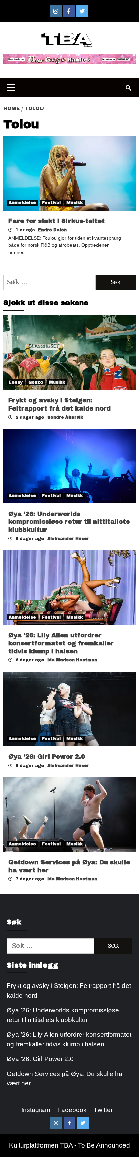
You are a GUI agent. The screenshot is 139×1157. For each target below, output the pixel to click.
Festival (51, 202)
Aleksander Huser (68, 538)
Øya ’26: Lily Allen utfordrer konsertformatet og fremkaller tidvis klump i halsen (61, 643)
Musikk (74, 202)
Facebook (72, 1109)
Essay (16, 382)
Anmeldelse (22, 202)
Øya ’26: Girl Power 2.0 (46, 756)
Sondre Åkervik (65, 417)
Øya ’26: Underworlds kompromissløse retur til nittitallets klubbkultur (69, 522)
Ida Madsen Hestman (72, 660)
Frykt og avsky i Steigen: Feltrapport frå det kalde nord (69, 990)
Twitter (103, 1109)
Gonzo (35, 382)
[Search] (128, 88)
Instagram (35, 1109)
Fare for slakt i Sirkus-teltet (56, 221)
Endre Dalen (52, 229)
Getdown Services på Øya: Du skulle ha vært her (64, 1078)
